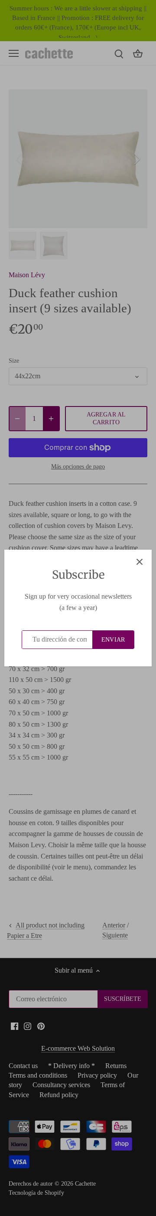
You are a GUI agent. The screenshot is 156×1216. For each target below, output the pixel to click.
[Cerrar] (139, 561)
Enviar (113, 639)
